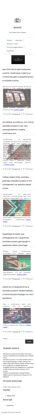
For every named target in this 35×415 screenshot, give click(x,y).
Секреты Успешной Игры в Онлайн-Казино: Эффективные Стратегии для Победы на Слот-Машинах (18, 292)
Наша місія (18, 40)
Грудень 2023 (11, 395)
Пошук (5, 338)
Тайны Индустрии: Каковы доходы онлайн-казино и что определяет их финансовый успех (17, 182)
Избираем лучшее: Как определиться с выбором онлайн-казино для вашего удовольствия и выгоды (16, 239)
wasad (17, 27)
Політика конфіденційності (15, 47)
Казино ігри (10, 51)
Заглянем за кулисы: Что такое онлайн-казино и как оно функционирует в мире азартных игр (18, 127)
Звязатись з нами (12, 44)
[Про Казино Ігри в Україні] (17, 20)
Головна (9, 40)
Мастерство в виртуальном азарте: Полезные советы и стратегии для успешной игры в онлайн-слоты (17, 75)
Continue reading (19, 109)
